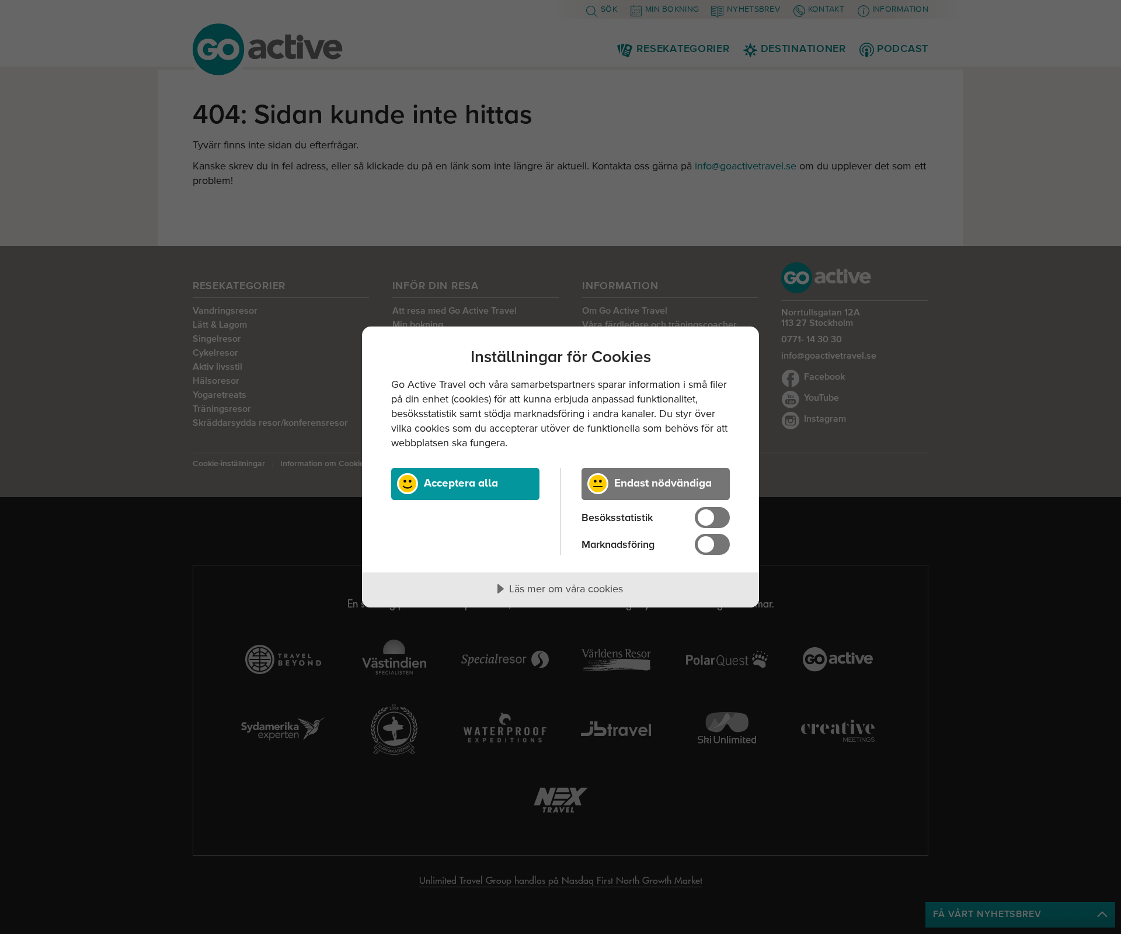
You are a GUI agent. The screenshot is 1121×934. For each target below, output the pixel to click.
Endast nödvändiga (663, 482)
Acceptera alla (461, 482)
